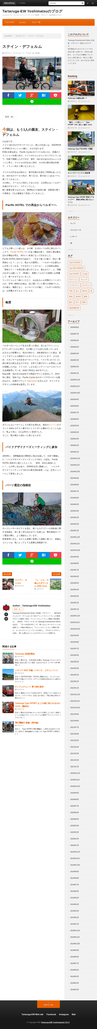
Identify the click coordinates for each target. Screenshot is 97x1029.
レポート (73, 236)
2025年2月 (74, 445)
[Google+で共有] (32, 95)
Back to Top (48, 1005)
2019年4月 (74, 904)
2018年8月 (74, 957)
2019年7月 (74, 885)
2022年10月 (75, 629)
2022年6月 (74, 655)
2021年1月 (74, 767)
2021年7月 (74, 727)
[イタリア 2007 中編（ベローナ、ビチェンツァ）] (8, 674)
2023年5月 (74, 583)
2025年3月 (74, 439)
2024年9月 (74, 478)
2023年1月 (74, 609)
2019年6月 (74, 891)
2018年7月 (74, 963)
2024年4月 (74, 511)
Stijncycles (32, 381)
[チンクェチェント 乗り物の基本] (8, 691)
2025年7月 (74, 412)
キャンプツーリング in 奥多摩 (79, 173)
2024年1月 (74, 531)
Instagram (64, 1014)
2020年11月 (75, 780)
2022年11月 (75, 622)
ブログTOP (9, 22)
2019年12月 (75, 852)
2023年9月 (74, 557)
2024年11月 (75, 465)
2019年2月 (74, 917)
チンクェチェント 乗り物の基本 (29, 687)
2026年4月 (74, 353)
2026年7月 (74, 334)
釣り (77, 302)
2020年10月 (75, 786)
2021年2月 (74, 760)
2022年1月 (74, 688)
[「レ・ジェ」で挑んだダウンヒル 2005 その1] (55, 584)
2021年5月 (74, 740)
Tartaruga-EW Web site (32, 1014)
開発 (84, 302)
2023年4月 (74, 590)
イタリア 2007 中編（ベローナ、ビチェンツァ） (37, 670)
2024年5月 (74, 504)
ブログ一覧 (36, 22)
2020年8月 (74, 799)
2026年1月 (74, 373)
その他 (84, 274)
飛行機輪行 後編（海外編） (27, 723)
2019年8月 (74, 878)
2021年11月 (75, 701)
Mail (74, 1014)
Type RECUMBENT (76, 268)
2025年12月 (75, 380)
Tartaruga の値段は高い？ (77, 98)
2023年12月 (75, 537)
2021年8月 (74, 721)
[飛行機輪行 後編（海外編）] (8, 727)
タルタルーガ (19, 53)
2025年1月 (74, 452)
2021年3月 (74, 753)
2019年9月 (74, 871)
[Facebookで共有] (8, 95)
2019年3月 (74, 911)
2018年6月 (74, 970)
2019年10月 (75, 865)
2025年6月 (74, 419)
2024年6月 (74, 498)
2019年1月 (74, 924)
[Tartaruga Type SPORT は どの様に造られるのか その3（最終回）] (8, 707)
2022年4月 (74, 668)
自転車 (37, 53)
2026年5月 (74, 347)
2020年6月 (74, 812)
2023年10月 (75, 550)
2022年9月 (74, 635)
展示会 (84, 291)
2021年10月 (75, 708)
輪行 (70, 302)
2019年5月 (74, 898)
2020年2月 (74, 839)
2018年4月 (74, 983)
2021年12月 (75, 694)
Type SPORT (74, 274)
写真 (70, 291)
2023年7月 (74, 570)
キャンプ (84, 279)
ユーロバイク (74, 285)
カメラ (73, 223)
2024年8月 (74, 485)
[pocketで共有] (55, 95)
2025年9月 (74, 399)
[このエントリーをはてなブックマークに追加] (44, 95)
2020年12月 (75, 773)
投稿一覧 (17, 609)
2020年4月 (74, 826)
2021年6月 (74, 734)
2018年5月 (74, 976)
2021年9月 (74, 714)
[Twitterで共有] (20, 95)
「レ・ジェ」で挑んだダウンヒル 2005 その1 (41, 583)
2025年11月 (75, 386)
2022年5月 (74, 662)
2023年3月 (74, 596)
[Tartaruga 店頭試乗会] (8, 658)
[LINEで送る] (31, 101)
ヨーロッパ (86, 285)
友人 (29, 53)
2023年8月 (74, 563)
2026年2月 (74, 367)
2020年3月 (74, 832)
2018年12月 (75, 931)
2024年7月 (74, 491)
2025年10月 (75, 393)
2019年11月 (75, 858)
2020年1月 (74, 845)
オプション (73, 279)
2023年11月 (75, 544)
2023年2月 (74, 603)
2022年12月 (75, 616)
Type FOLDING (74, 262)
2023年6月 (74, 576)
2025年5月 (74, 426)
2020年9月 (74, 793)
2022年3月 (74, 675)
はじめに (22, 22)
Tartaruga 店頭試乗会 (25, 654)
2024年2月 (74, 524)
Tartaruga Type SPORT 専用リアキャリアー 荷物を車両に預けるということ (81, 199)
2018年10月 (75, 944)
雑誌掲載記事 (74, 308)
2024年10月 (75, 471)
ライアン (53, 425)
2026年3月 (74, 360)
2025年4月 (74, 432)
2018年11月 (75, 937)
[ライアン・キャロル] (8, 584)
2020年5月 (74, 819)
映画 (70, 296)
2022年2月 (74, 681)
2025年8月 (74, 406)
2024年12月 (75, 458)
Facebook (51, 1014)
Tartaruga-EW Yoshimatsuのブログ (32, 11)
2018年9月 (74, 950)
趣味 (85, 296)
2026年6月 (74, 340)
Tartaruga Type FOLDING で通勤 (80, 149)
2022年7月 (74, 649)
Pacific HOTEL (17, 252)
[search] (82, 3)
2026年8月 (74, 327)
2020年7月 (74, 806)
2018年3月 (74, 990)
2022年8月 (74, 642)
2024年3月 (74, 517)
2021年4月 (74, 747)
